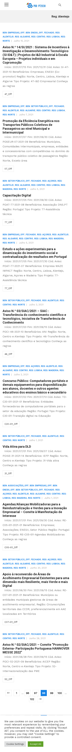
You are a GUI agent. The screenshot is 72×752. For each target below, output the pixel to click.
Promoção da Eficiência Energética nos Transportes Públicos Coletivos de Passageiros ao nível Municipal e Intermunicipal (31, 126)
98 (43, 693)
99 (51, 693)
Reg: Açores (49, 181)
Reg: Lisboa (53, 36)
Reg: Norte (9, 114)
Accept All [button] (35, 744)
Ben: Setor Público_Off (39, 106)
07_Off (8, 168)
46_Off (8, 354)
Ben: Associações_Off (15, 485)
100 (60, 693)
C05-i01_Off (11, 547)
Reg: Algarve (22, 36)
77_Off (8, 222)
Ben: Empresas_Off (13, 32)
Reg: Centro (38, 36)
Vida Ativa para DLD (17, 446)
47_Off (8, 94)
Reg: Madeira (56, 238)
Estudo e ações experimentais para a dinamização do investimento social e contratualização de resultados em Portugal (35, 253)
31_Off (8, 473)
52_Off (8, 679)
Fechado (49, 32)
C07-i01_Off (11, 622)
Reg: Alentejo (11, 110)
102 (32, 699)
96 (27, 693)
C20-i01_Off (11, 424)
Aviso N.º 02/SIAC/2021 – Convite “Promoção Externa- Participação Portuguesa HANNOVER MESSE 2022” (36, 648)
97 (35, 693)
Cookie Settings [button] (15, 744)
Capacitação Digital (17, 195)
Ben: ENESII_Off (34, 32)
